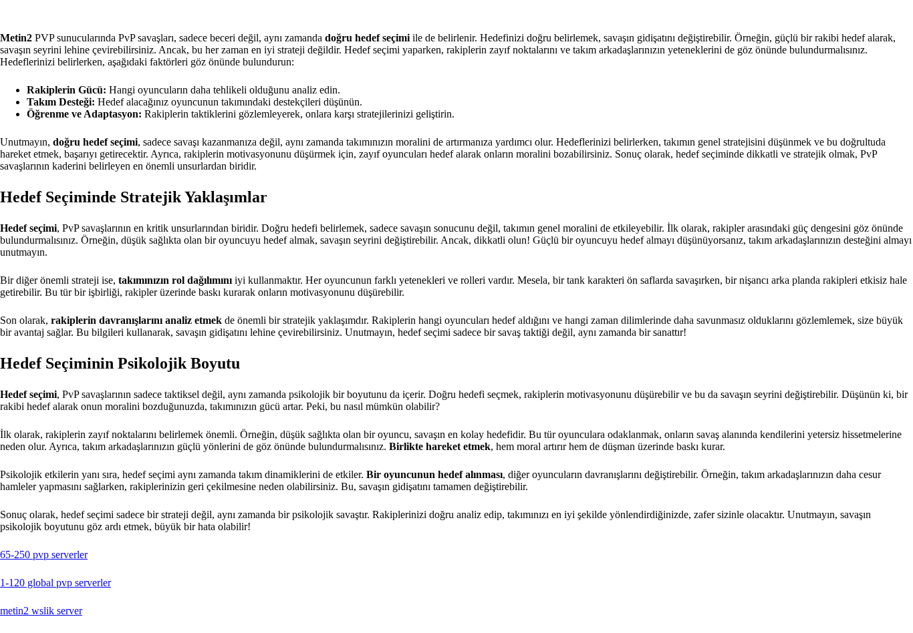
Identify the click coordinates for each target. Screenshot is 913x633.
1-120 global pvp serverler (55, 582)
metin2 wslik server (41, 610)
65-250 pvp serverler (44, 554)
